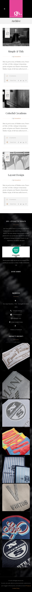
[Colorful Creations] (16, 99)
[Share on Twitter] (20, 80)
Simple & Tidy (16, 51)
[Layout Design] (16, 160)
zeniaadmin (17, 56)
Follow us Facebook (16, 329)
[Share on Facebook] (18, 80)
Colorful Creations (16, 113)
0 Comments (12, 76)
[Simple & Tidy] (16, 37)
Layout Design (16, 175)
